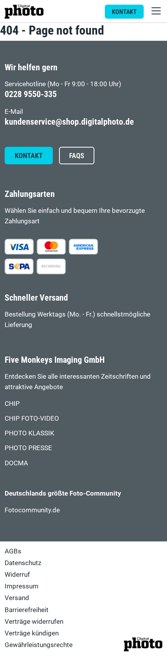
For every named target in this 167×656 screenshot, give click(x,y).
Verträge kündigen (32, 633)
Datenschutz (23, 563)
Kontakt (124, 12)
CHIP (12, 403)
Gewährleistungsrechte (39, 645)
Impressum (21, 586)
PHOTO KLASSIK (29, 433)
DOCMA (16, 463)
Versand (17, 598)
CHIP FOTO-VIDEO (32, 418)
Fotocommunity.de (32, 510)
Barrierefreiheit (27, 610)
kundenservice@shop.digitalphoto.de (69, 122)
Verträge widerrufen (34, 621)
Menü (156, 11)
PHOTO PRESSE (28, 448)
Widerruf (17, 574)
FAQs (76, 156)
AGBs (13, 551)
